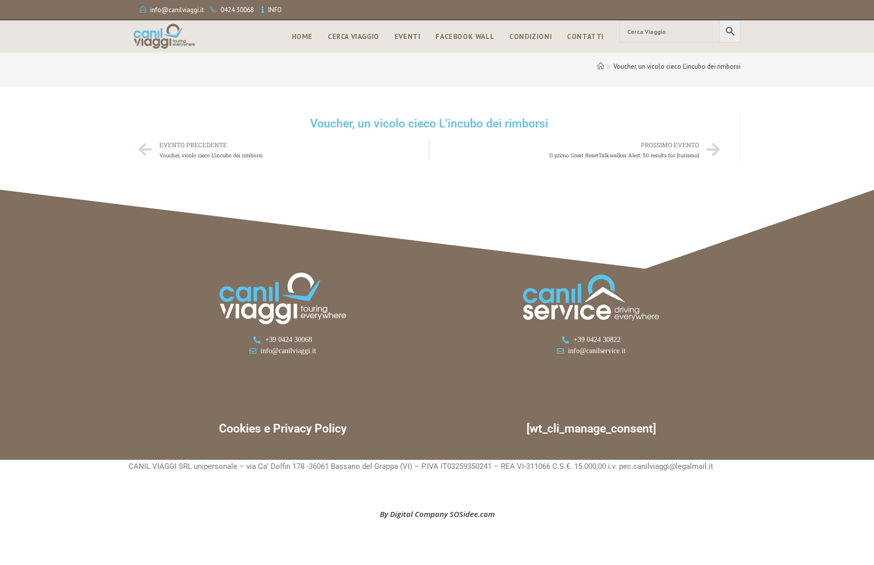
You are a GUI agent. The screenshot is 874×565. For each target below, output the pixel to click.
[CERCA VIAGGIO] (679, 31)
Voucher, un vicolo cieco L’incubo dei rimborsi (677, 66)
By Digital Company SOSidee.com (437, 514)
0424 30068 (237, 10)
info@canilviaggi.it (177, 10)
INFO (275, 10)
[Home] (600, 66)
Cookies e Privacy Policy (282, 429)
